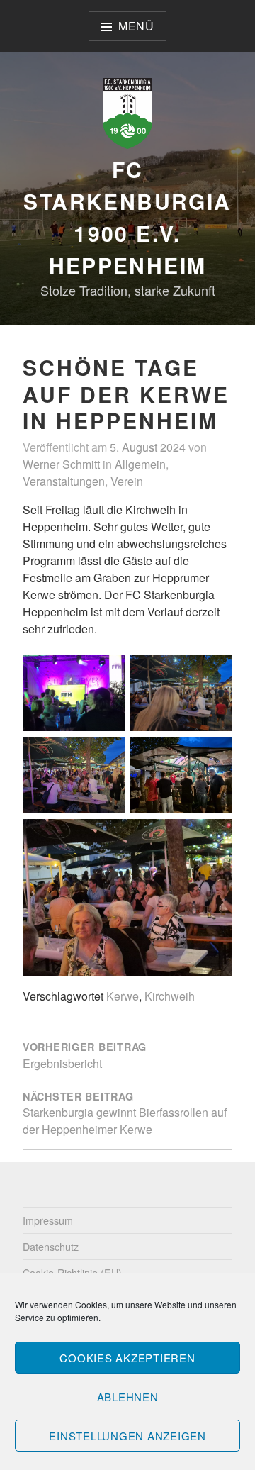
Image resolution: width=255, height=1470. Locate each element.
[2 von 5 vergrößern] (214, 673)
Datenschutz (51, 1246)
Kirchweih (169, 996)
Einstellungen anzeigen (127, 1435)
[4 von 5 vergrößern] (214, 755)
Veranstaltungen (64, 481)
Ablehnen (128, 1396)
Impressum (48, 1220)
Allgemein (140, 464)
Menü (136, 26)
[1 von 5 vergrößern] (106, 673)
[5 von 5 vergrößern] (214, 837)
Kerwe (122, 996)
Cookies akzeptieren (127, 1357)
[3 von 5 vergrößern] (106, 755)
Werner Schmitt (61, 464)
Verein (126, 481)
